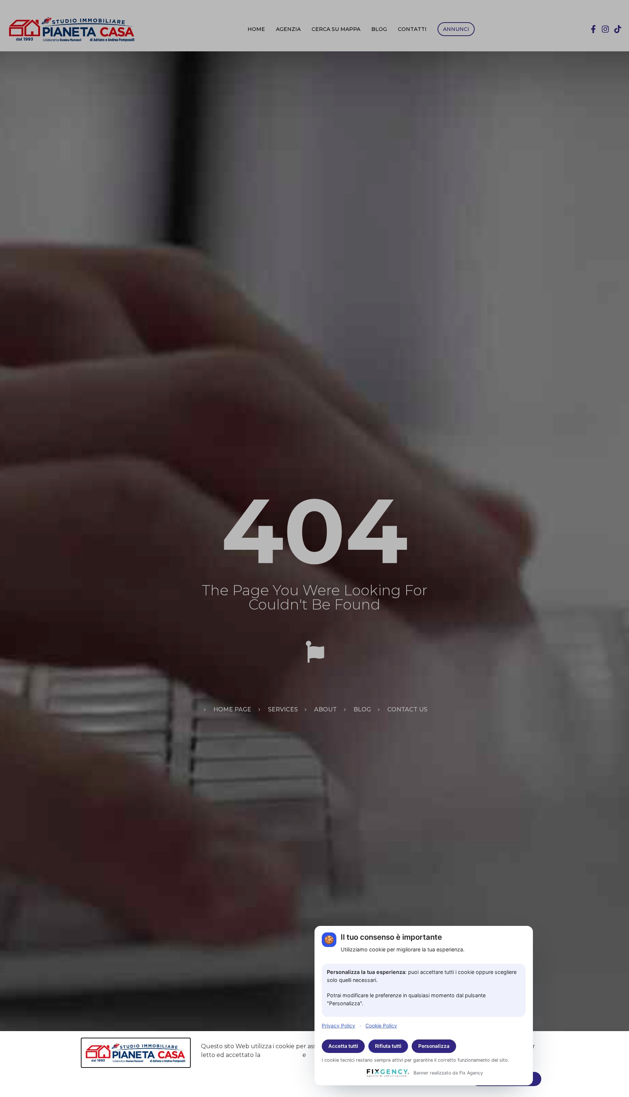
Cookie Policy (381, 1025)
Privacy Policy (338, 1025)
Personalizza (434, 1046)
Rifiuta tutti (388, 1046)
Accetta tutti (343, 1046)
